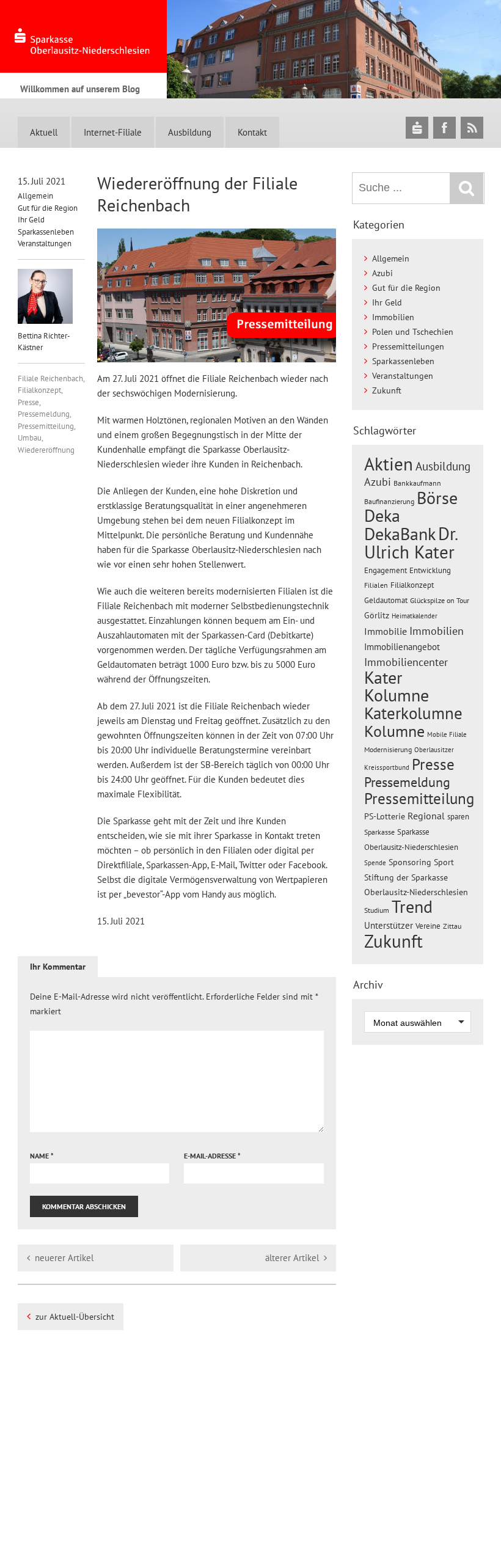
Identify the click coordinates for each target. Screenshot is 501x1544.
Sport (444, 862)
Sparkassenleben (46, 232)
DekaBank (400, 533)
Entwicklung (430, 570)
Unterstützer (388, 925)
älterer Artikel (292, 1258)
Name (42, 1155)
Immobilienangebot (402, 646)
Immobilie (385, 631)
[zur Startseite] (83, 36)
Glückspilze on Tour (439, 600)
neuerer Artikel (64, 1258)
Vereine (428, 926)
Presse (28, 402)
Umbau (30, 438)
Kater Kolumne (396, 686)
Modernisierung (388, 749)
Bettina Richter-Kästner (44, 342)
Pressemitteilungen (408, 346)
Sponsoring (410, 862)
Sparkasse (379, 831)
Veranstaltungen (44, 243)
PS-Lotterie (384, 816)
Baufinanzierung (389, 501)
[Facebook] (444, 127)
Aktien (388, 464)
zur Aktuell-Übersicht (74, 1316)
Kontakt (252, 132)
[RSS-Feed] (472, 127)
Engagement (385, 570)
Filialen (376, 585)
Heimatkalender (414, 616)
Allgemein (35, 196)
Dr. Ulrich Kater (410, 542)
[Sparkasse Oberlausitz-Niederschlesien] (417, 127)
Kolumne (394, 730)
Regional (426, 816)
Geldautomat (386, 600)
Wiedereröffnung (46, 450)
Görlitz (376, 615)
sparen (458, 816)
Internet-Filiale (113, 132)
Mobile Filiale (447, 734)
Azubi (382, 273)
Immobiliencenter (406, 661)
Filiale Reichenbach (50, 378)
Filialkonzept (39, 390)
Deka (382, 515)
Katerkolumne (413, 713)
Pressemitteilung (46, 426)
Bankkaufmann (417, 483)
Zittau (452, 926)
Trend (412, 907)
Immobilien (393, 317)
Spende (375, 862)
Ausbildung (189, 132)
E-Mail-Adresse (212, 1155)
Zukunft (386, 390)
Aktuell (43, 132)
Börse (437, 497)
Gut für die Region (48, 208)
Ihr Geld (31, 219)
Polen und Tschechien (412, 331)
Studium (376, 910)
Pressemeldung (44, 414)
